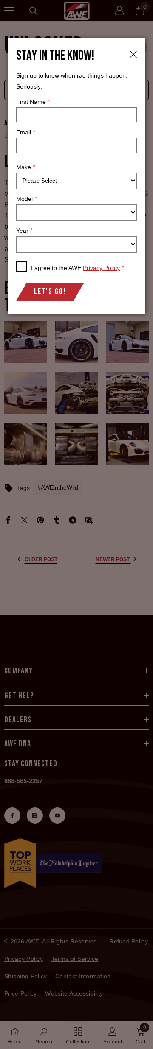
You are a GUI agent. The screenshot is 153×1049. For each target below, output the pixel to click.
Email (25, 132)
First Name (33, 101)
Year (24, 230)
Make (25, 167)
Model (26, 198)
